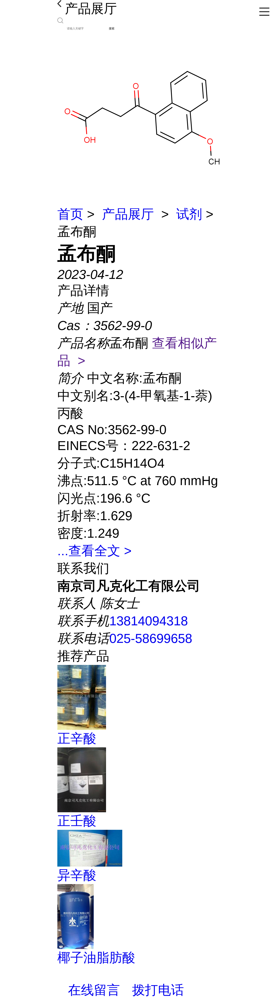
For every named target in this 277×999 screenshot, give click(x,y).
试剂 (189, 214)
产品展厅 (128, 214)
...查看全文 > (94, 551)
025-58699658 (150, 638)
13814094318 (148, 621)
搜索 (111, 28)
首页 (70, 214)
